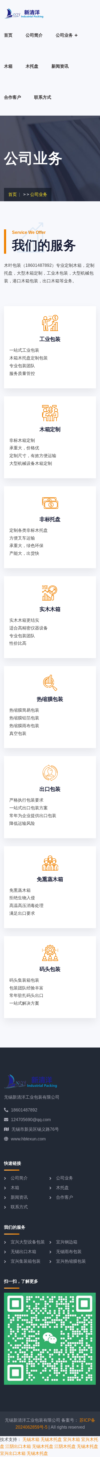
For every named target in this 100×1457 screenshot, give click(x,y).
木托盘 (32, 66)
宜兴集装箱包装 (26, 1261)
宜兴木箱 (71, 1439)
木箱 (8, 66)
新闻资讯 (60, 66)
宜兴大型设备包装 (28, 1242)
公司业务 (64, 35)
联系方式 (42, 97)
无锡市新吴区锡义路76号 (35, 1129)
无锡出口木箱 (23, 1251)
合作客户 (12, 97)
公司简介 (34, 35)
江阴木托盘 (65, 1446)
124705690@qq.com (31, 1119)
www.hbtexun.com (28, 1139)
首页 (8, 35)
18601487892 (24, 1110)
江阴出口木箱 (18, 1446)
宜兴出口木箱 (13, 1453)
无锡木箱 (30, 1439)
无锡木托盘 (51, 1439)
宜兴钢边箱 (66, 1242)
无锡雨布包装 (69, 1251)
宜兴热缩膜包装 (71, 1261)
